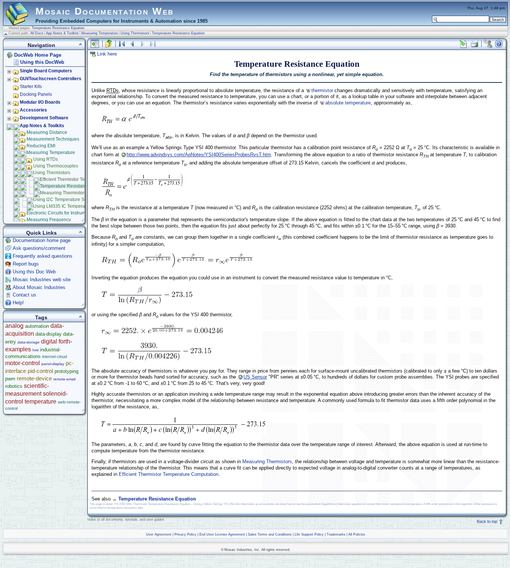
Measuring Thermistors (267, 461)
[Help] (499, 44)
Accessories (33, 110)
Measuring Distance (47, 132)
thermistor (322, 90)
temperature (40, 401)
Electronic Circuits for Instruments (60, 213)
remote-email (64, 379)
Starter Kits (31, 86)
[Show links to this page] (463, 44)
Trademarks (336, 534)
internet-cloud (54, 356)
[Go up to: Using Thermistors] (108, 44)
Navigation (41, 45)
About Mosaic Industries (39, 287)
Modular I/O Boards (40, 102)
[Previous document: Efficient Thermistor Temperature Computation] (132, 44)
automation (37, 326)
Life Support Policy (309, 534)
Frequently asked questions (42, 256)
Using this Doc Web (34, 271)
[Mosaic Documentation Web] (17, 22)
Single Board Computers (46, 71)
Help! (18, 302)
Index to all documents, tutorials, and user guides (125, 519)
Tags (41, 317)
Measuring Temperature (99, 33)
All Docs (36, 33)
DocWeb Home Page (37, 55)
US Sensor (255, 377)
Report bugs (26, 264)
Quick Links (41, 233)
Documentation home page (42, 240)
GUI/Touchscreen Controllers (50, 78)
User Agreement (158, 534)
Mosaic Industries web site (42, 279)
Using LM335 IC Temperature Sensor (71, 206)
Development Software (44, 118)
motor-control (22, 363)
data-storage (29, 342)
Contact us (24, 295)
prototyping (66, 371)
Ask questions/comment (39, 248)
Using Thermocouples (55, 166)
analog (14, 326)
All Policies (356, 534)
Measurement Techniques (53, 139)
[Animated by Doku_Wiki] (491, 548)
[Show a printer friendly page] (474, 44)
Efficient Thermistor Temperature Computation (168, 474)
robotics (13, 386)
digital (49, 341)
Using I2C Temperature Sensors (65, 199)
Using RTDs (45, 159)
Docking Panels (36, 94)
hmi (35, 350)
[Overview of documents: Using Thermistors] (121, 44)
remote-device (34, 378)
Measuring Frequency (49, 219)
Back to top (487, 521)
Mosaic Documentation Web (104, 11)
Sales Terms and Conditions (270, 534)
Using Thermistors (135, 33)
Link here (107, 54)
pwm (10, 379)
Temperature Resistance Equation (58, 28)
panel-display (52, 364)
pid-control (40, 371)
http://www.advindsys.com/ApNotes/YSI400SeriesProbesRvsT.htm (199, 154)
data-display (48, 334)
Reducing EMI (41, 146)
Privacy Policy (185, 534)
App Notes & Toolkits (62, 33)
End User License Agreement (222, 534)
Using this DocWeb (42, 62)
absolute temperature (348, 103)
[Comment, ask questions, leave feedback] (488, 44)
